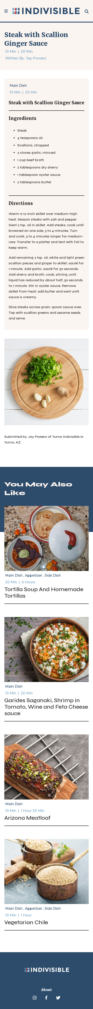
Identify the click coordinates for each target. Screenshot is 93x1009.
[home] (46, 11)
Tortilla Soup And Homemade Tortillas (43, 592)
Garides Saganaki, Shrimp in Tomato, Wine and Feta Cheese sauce (46, 707)
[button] (6, 11)
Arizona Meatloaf (27, 818)
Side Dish (53, 575)
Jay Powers (36, 58)
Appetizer (33, 575)
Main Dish (18, 85)
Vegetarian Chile (26, 922)
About (46, 990)
